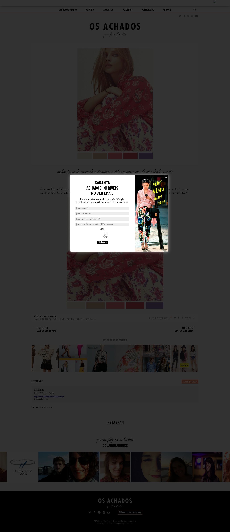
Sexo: (102, 228)
